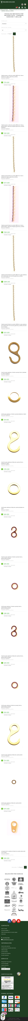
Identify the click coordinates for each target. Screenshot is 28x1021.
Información (6, 943)
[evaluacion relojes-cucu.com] (7, 983)
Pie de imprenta (5, 955)
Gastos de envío (5, 965)
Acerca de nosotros (5, 946)
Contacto (5, 925)
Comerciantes (4, 951)
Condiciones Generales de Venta (8, 948)
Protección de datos (5, 953)
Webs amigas (4, 949)
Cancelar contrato (5, 969)
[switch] (3, 1019)
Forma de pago (4, 963)
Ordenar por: (4, 20)
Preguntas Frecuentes (6, 961)
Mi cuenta (3, 967)
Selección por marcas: (6, 27)
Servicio (4, 958)
